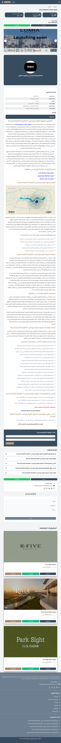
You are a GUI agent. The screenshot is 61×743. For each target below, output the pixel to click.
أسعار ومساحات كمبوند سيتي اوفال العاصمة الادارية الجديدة (43, 723)
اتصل (47, 574)
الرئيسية (55, 6)
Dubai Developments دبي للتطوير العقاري (30, 75)
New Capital (23, 738)
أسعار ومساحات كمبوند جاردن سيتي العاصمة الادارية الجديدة (43, 720)
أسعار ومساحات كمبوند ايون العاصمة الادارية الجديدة (45, 729)
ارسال (30, 518)
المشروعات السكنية (53, 699)
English (13, 2)
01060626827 (36, 96)
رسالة (12, 574)
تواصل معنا (55, 711)
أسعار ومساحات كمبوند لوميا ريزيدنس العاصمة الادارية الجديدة (42, 732)
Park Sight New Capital (49, 659)
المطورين (55, 708)
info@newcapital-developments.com (43, 486)
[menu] (2, 2)
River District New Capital (48, 612)
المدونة (49, 6)
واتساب (30, 574)
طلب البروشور (10, 443)
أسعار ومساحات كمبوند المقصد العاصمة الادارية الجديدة (44, 726)
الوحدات (56, 702)
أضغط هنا (23, 410)
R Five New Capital (50, 564)
